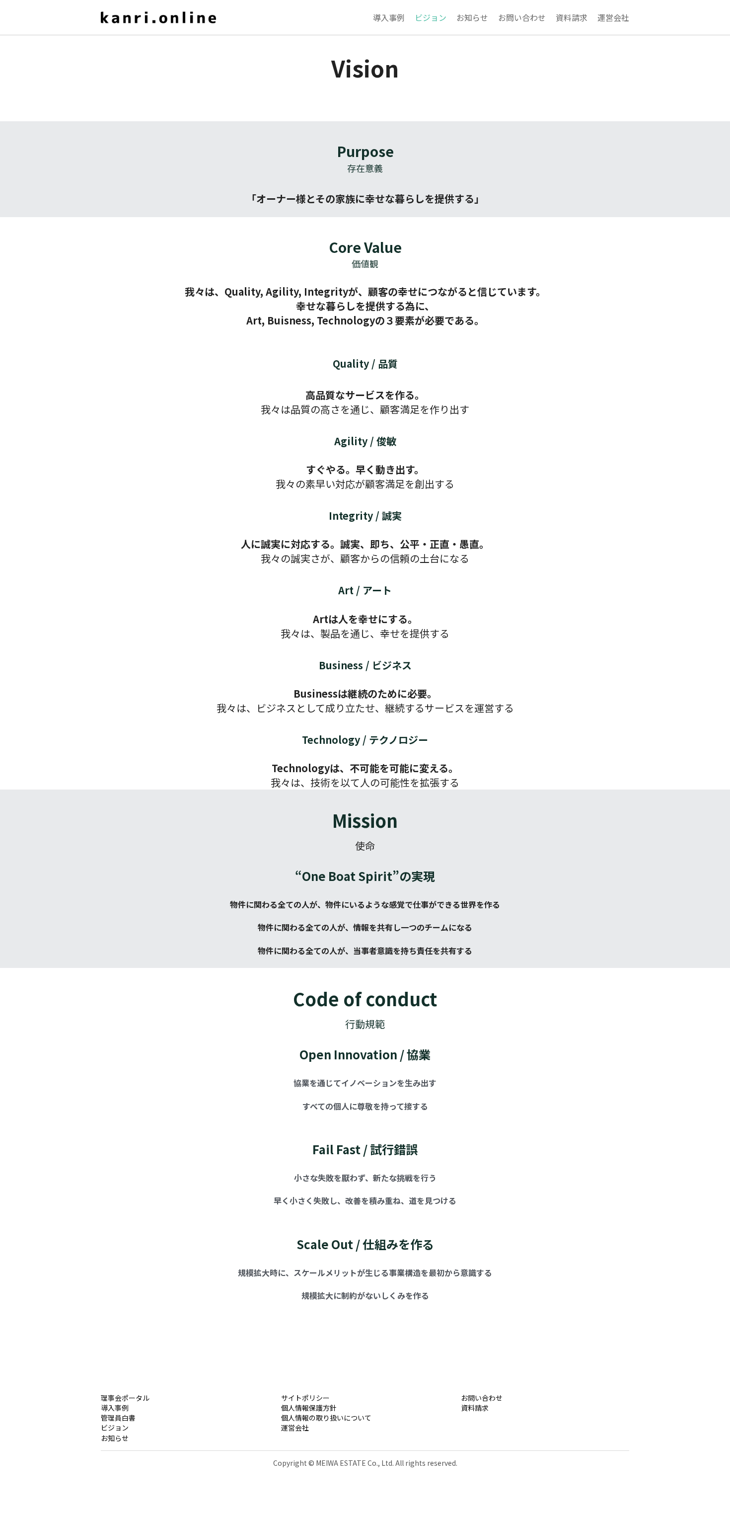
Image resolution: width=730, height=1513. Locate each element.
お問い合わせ (482, 1385)
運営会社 (295, 1415)
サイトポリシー (305, 1385)
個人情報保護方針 (309, 1395)
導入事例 (115, 1395)
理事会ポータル (125, 1385)
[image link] (158, 16)
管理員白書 (118, 1405)
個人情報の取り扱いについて (326, 1405)
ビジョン (115, 1415)
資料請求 (475, 1395)
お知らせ (115, 1426)
